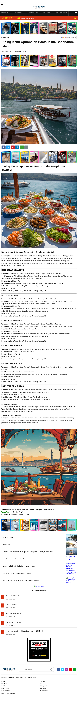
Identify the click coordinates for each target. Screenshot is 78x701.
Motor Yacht (5, 688)
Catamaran (43, 688)
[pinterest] (17, 147)
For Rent (42, 681)
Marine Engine (44, 690)
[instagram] (66, 669)
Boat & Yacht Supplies (8, 693)
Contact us (4, 697)
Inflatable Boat (5, 690)
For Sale (4, 683)
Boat (41, 683)
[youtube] (70, 669)
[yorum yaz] (26, 147)
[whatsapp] (74, 669)
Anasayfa (4, 37)
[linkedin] (13, 147)
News (3, 681)
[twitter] (8, 147)
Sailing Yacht (43, 686)
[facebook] (3, 147)
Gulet (9, 37)
